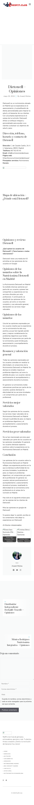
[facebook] (6, 780)
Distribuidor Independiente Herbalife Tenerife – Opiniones (14, 608)
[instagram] (3, 780)
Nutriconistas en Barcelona (13, 773)
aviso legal (8, 771)
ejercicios (7, 754)
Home (5, 751)
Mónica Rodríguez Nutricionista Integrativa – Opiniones (18, 642)
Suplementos (8, 758)
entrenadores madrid (11, 763)
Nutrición (7, 756)
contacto (7, 768)
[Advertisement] (17, 27)
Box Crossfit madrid (11, 766)
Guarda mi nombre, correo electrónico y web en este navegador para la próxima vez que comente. (16, 701)
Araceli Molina (25, 96)
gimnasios (7, 761)
